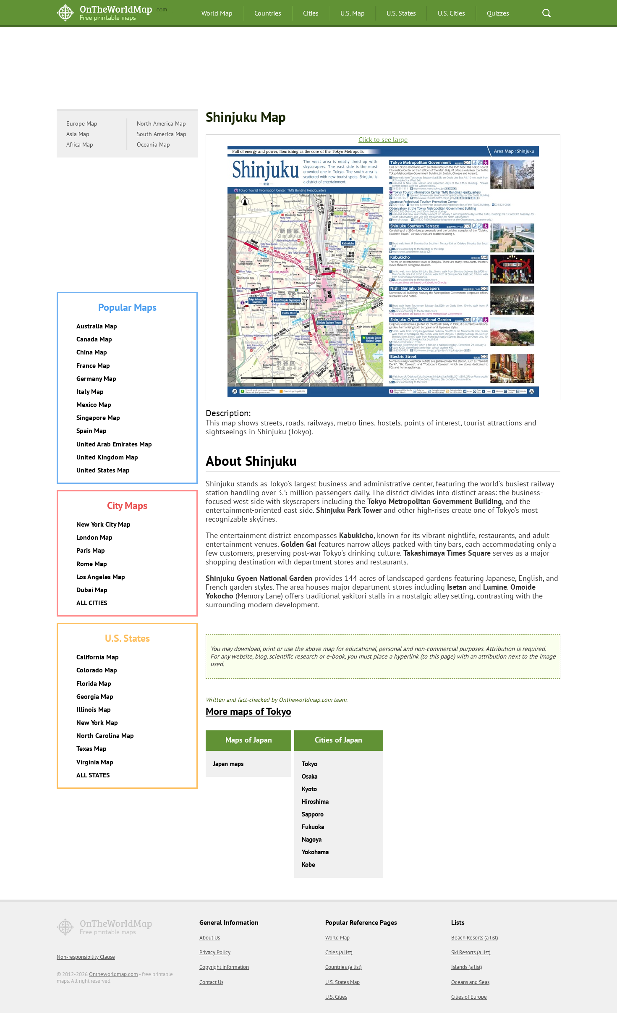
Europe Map (81, 123)
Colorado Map (96, 670)
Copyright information (224, 967)
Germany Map (96, 378)
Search (546, 13)
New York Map (97, 722)
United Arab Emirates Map (114, 444)
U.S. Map (352, 13)
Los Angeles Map (100, 576)
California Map (97, 657)
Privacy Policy (214, 952)
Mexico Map (93, 404)
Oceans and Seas (470, 982)
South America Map (161, 134)
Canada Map (94, 339)
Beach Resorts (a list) (474, 937)
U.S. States (401, 13)
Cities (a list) (339, 952)
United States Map (103, 470)
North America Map (161, 123)
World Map (217, 13)
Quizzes (498, 13)
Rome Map (91, 563)
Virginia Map (94, 762)
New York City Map (103, 524)
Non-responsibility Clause (86, 957)
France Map (93, 365)
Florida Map (93, 683)
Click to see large (383, 140)
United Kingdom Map (107, 457)
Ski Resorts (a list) (471, 952)
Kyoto (309, 789)
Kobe (308, 865)
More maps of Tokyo (248, 711)
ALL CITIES (91, 602)
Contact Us (211, 982)
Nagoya (312, 839)
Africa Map (79, 144)
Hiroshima (315, 802)
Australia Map (96, 326)
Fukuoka (313, 827)
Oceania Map (153, 144)
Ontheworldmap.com (113, 974)
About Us (209, 937)
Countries (267, 13)
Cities (311, 13)
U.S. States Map (342, 982)
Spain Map (91, 430)
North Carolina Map (105, 735)
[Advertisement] (308, 69)
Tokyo (309, 764)
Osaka (309, 776)
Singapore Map (98, 417)
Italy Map (90, 391)
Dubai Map (91, 589)
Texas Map (91, 748)
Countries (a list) (343, 967)
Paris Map (90, 550)
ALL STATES (93, 775)
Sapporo (313, 814)
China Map (91, 352)
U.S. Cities (451, 13)
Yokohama (315, 852)
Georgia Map (94, 696)
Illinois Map (93, 709)
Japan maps (228, 764)
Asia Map (77, 134)
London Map (94, 537)
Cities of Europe (469, 996)
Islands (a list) (466, 967)
